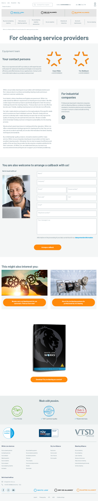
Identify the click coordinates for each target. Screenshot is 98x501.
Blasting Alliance (12, 29)
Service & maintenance (77, 22)
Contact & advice (6, 6)
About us (4, 3)
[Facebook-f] (3, 490)
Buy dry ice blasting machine (8, 22)
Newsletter (13, 3)
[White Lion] (17, 13)
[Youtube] (13, 490)
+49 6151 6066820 (64, 4)
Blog (19, 3)
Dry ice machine (50, 22)
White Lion (5, 29)
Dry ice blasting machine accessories (36, 22)
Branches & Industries (64, 22)
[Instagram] (8, 490)
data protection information (84, 237)
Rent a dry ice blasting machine (22, 22)
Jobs (8, 3)
